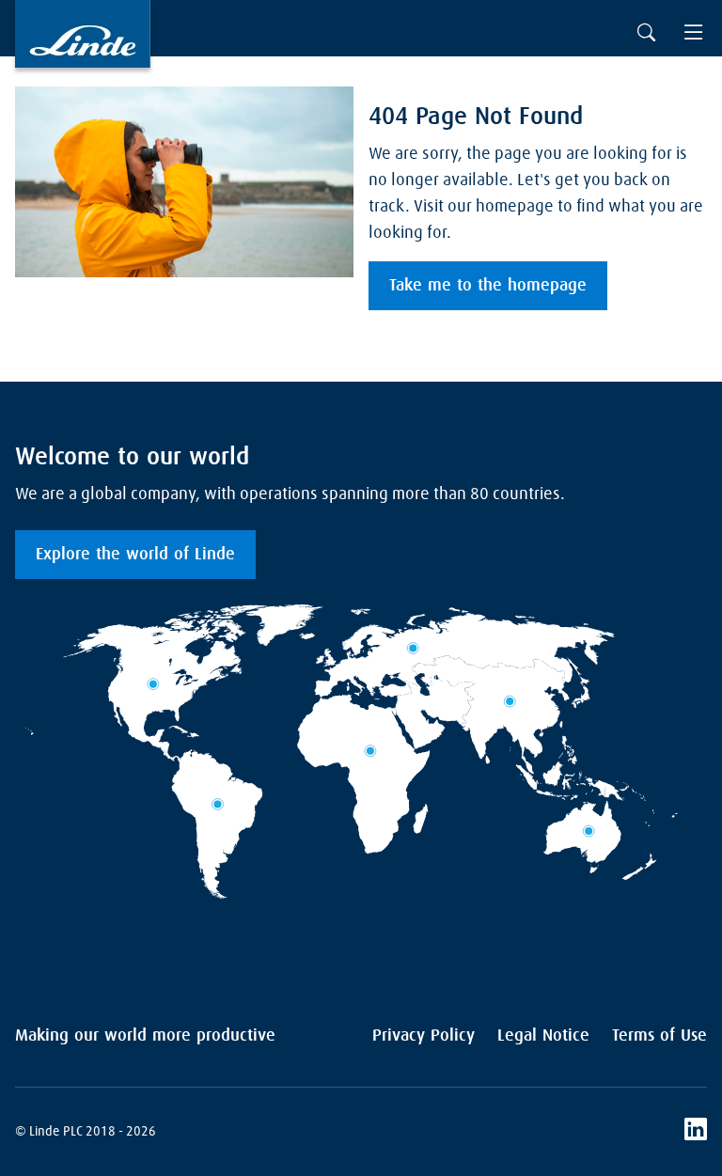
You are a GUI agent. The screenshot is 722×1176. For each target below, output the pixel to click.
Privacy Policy (423, 1035)
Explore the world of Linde (135, 554)
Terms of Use (659, 1035)
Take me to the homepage (488, 285)
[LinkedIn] (695, 1132)
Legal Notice (543, 1035)
